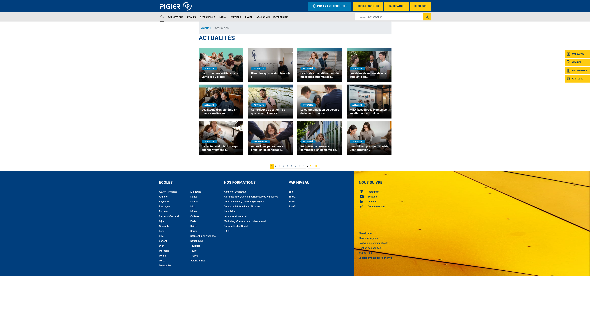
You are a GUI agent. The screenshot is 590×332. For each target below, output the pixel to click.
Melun (162, 255)
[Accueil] (162, 17)
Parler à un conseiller (332, 6)
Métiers (236, 17)
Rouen (193, 231)
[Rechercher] (427, 16)
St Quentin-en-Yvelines (203, 236)
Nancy (193, 196)
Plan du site (365, 233)
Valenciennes (197, 260)
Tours (193, 250)
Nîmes (193, 211)
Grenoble (164, 226)
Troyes (194, 255)
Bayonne (164, 201)
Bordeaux (164, 211)
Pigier (249, 17)
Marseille (164, 250)
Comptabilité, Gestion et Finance (242, 206)
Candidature (396, 6)
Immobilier (230, 211)
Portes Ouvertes (368, 6)
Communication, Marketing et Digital (244, 201)
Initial (223, 17)
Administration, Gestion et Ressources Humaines (251, 196)
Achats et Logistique (235, 191)
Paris (193, 221)
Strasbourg (196, 240)
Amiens (163, 196)
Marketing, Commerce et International (245, 221)
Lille (161, 236)
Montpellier (165, 265)
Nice (192, 206)
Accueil (206, 28)
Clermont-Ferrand (169, 216)
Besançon (164, 206)
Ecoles (191, 17)
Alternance (207, 17)
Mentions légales (368, 238)
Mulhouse (195, 191)
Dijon (162, 221)
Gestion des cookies (370, 248)
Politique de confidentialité (373, 243)
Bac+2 (292, 196)
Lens (161, 231)
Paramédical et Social (236, 226)
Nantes (194, 201)
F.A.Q (227, 231)
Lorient (163, 240)
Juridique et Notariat (235, 216)
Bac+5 (292, 206)
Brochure (420, 6)
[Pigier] (176, 6)
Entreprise (280, 17)
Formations (175, 17)
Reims (193, 226)
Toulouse (195, 245)
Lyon (161, 245)
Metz (162, 260)
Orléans (194, 216)
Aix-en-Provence (168, 191)
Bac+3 (292, 201)
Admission (263, 17)
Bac (291, 191)
